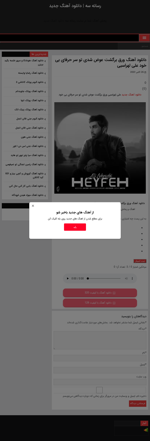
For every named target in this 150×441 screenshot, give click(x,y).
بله (75, 227)
